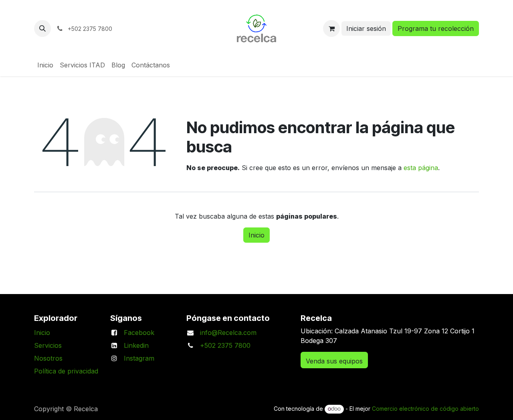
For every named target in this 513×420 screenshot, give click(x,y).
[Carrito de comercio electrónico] (331, 28)
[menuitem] (45, 65)
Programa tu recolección (436, 28)
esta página (421, 168)
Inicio (256, 235)
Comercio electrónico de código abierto (425, 408)
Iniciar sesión (366, 28)
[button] (42, 28)
